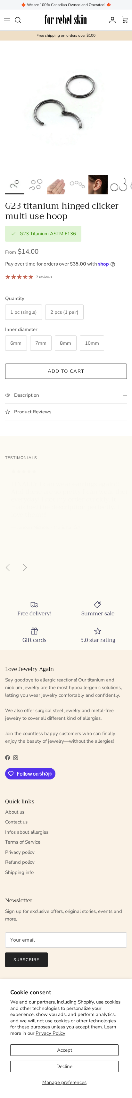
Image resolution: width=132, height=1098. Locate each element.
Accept (64, 1050)
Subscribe (65, 574)
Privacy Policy (50, 1033)
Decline (64, 1066)
